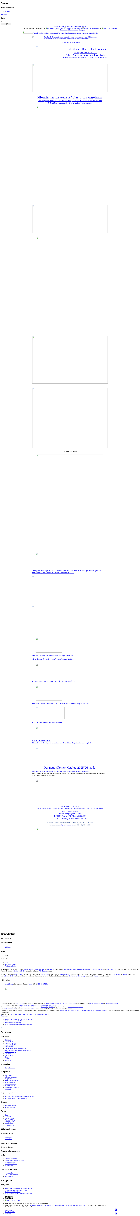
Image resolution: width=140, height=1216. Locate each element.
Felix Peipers (43, 971)
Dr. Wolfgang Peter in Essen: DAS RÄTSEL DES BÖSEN (53, 681)
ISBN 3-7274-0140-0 (44, 984)
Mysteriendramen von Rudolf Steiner (16, 1021)
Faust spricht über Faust (70, 806)
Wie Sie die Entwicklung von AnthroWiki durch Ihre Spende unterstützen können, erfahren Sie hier (65, 33)
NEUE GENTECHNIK (41, 741)
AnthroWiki (4, 14)
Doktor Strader (110, 969)
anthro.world (78, 28)
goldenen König (8, 976)
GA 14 (30, 984)
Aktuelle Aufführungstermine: (70, 811)
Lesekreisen (63, 30)
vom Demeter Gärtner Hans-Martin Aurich (47, 722)
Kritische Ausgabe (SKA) (47, 1007)
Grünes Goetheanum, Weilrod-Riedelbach (85, 55)
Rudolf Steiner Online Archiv (48, 1005)
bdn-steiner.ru (27, 1005)
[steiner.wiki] (106, 28)
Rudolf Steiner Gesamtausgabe (53, 1003)
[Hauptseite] (1, 1028)
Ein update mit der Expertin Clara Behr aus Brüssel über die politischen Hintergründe (62, 743)
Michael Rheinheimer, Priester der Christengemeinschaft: (52, 655)
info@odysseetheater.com (67, 825)
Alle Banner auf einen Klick (70, 42)
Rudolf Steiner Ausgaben (9, 1008)
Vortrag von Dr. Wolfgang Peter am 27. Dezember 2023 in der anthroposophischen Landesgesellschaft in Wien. (70, 808)
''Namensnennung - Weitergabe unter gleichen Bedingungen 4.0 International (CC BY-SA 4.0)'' (57, 1205)
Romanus (125, 974)
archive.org (34, 1005)
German (96, 976)
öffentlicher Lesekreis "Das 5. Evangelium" (70, 97)
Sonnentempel (18, 974)
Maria (89, 969)
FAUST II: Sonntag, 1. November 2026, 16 (70, 819)
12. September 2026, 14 (85, 52)
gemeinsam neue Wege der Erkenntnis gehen (70, 26)
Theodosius (116, 974)
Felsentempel (45, 974)
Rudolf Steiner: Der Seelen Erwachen (85, 49)
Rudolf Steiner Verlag (70, 1003)
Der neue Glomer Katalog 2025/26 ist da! (70, 767)
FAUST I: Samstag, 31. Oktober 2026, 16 (70, 816)
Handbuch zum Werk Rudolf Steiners (69, 1010)
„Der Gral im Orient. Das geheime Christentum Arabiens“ (53, 659)
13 (24, 971)
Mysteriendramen (39, 969)
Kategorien (4, 1016)
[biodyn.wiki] (86, 28)
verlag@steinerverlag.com (96, 1003)
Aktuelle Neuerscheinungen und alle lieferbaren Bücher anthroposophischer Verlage (60, 771)
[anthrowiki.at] (50, 28)
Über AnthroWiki (10, 1212)
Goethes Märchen (65, 974)
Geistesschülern (69, 969)
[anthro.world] (69, 28)
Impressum (8, 1213)
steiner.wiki (114, 28)
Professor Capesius (97, 969)
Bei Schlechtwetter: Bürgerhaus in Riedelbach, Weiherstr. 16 (85, 57)
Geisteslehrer (51, 969)
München (15, 971)
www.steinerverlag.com (112, 1003)
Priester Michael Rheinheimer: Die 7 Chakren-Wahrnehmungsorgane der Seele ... (61, 703)
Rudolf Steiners (28, 969)
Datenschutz (8, 1210)
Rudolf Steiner (9, 984)
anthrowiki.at (60, 28)
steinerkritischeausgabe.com (75, 1007)
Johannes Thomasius (80, 969)
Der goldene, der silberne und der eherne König (19, 1019)
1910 (20, 971)
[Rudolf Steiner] (9, 1000)
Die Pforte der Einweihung (77, 976)
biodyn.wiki (95, 28)
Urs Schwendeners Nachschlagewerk (94, 1010)
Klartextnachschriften (28, 1008)
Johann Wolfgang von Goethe (70, 814)
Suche (3, 18)
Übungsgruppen (73, 30)
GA (63, 1003)
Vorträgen (82, 30)
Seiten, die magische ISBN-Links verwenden (18, 1024)
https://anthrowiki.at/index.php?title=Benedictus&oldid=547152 (30, 1014)
